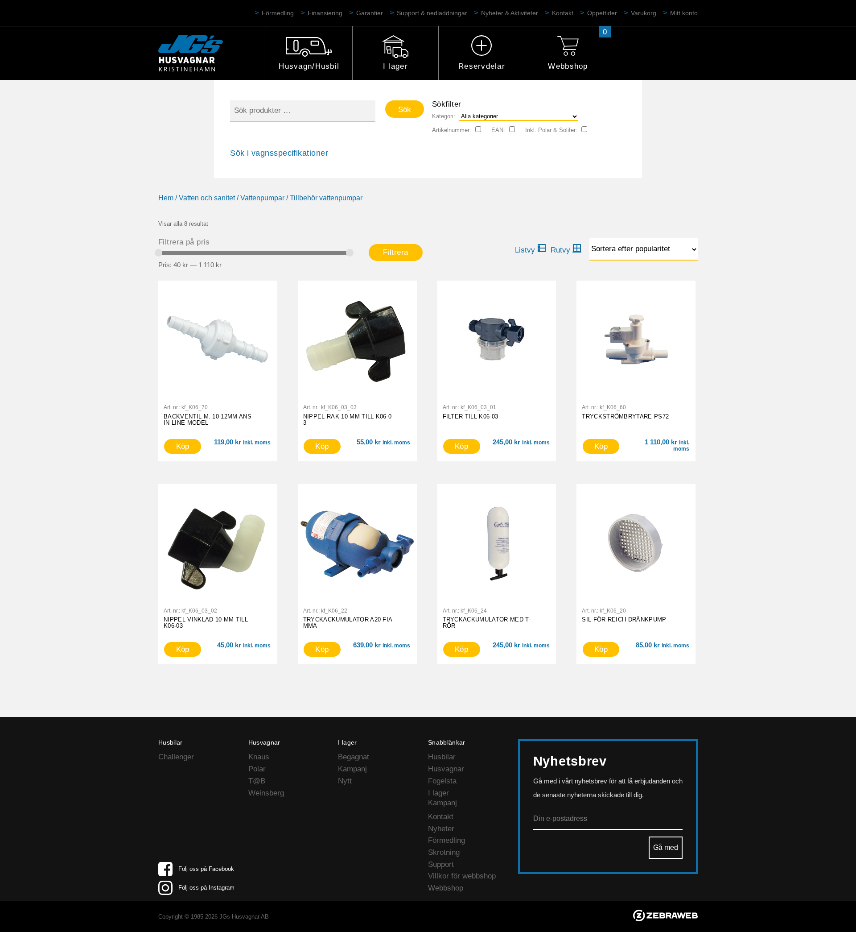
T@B (256, 781)
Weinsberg (266, 793)
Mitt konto (684, 13)
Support (441, 864)
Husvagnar (446, 769)
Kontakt (562, 13)
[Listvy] (530, 250)
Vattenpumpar (262, 198)
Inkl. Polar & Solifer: (551, 130)
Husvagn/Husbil (309, 66)
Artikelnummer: (451, 130)
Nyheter (441, 828)
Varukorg (643, 13)
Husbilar (442, 757)
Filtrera (395, 252)
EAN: (498, 130)
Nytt (345, 781)
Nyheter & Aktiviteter (509, 13)
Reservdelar (481, 66)
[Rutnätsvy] (566, 250)
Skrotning (444, 852)
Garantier (369, 13)
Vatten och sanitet (207, 198)
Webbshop (568, 66)
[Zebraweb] (665, 919)
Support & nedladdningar (432, 13)
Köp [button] (182, 446)
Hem (165, 198)
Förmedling (278, 13)
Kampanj (352, 769)
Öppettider (602, 13)
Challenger (176, 757)
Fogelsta (442, 781)
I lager (395, 66)
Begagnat (353, 757)
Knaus (258, 757)
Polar (257, 769)
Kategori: (443, 116)
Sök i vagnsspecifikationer (279, 153)
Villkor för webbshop (462, 876)
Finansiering (325, 13)
